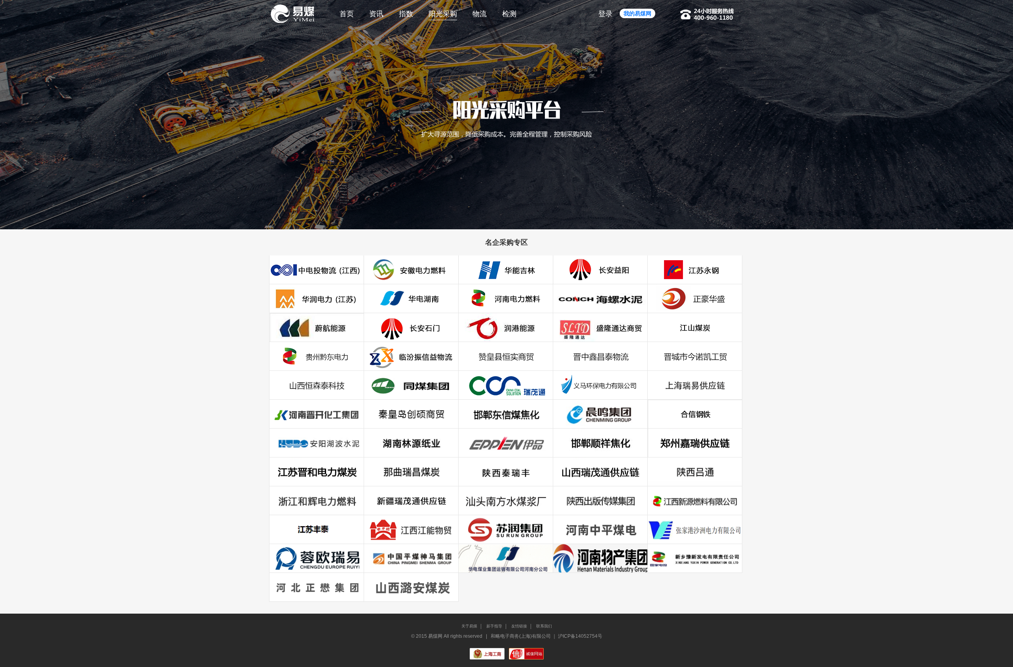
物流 (479, 14)
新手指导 (494, 626)
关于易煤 (469, 626)
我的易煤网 (637, 13)
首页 (347, 14)
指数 (406, 14)
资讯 (376, 14)
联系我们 (544, 626)
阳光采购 (443, 14)
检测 (509, 14)
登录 (605, 14)
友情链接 (519, 626)
